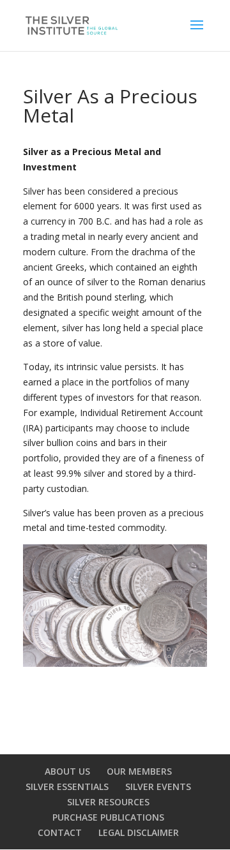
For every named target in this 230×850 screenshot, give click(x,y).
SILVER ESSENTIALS (67, 786)
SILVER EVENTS (158, 786)
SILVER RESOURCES (108, 802)
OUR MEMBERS (139, 771)
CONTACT (60, 832)
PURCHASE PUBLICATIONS (108, 817)
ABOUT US (67, 771)
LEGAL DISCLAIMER (138, 832)
